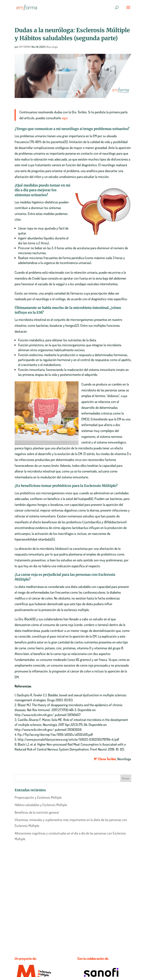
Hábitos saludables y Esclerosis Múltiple (41, 805)
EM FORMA (24, 46)
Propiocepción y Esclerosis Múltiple (38, 797)
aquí (64, 118)
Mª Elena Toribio (105, 759)
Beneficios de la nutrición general (37, 812)
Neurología (52, 46)
